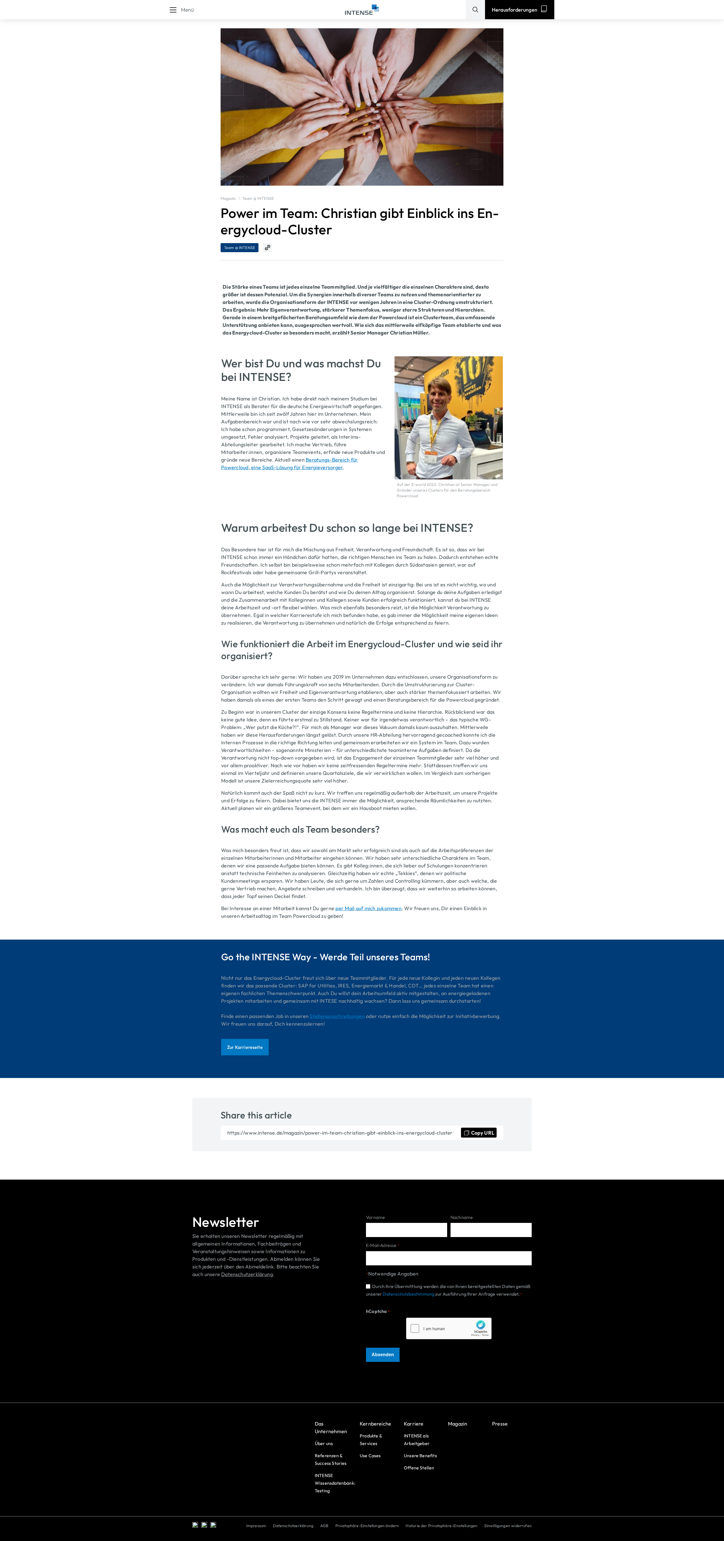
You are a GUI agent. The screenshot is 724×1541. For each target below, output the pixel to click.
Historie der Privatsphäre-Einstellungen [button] (441, 1525)
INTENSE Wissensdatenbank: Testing (335, 1483)
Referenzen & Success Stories (331, 1459)
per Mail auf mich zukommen (368, 908)
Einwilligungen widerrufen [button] (508, 1525)
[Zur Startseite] (362, 10)
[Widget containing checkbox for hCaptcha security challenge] (449, 1328)
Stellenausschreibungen (337, 1016)
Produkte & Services (371, 1439)
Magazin (228, 198)
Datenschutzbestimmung (408, 1294)
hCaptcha (378, 1311)
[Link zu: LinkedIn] (195, 1525)
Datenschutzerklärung (293, 1525)
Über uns (324, 1443)
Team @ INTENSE (258, 198)
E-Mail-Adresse (382, 1245)
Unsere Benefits (420, 1455)
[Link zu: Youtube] (213, 1525)
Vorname (375, 1217)
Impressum (256, 1525)
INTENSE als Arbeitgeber (417, 1439)
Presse (500, 1423)
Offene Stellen (419, 1468)
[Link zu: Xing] (204, 1525)
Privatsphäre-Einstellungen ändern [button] (367, 1525)
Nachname (462, 1217)
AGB (324, 1525)
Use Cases (370, 1455)
